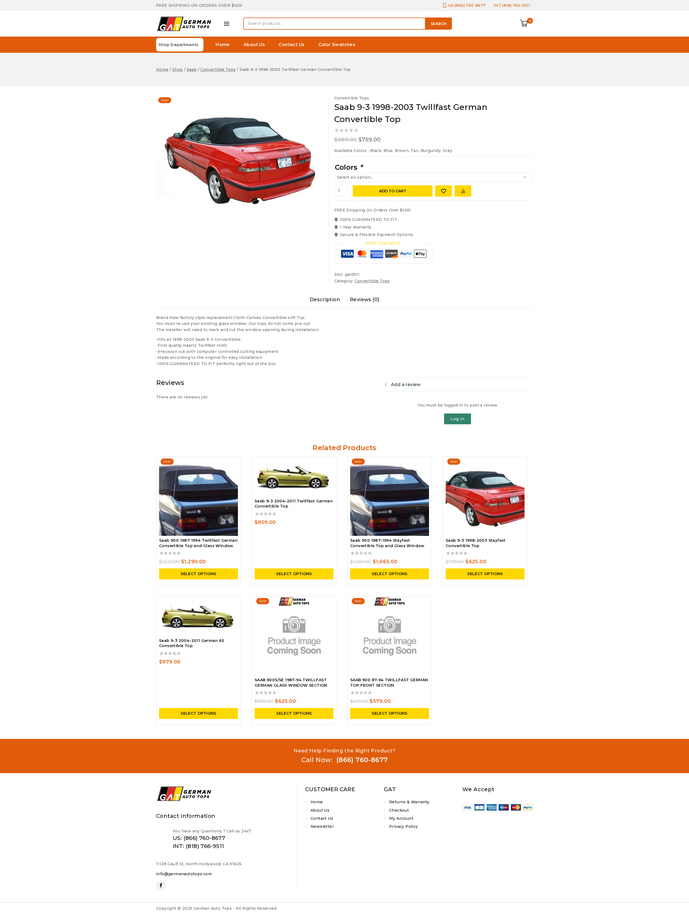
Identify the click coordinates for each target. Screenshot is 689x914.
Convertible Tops (351, 98)
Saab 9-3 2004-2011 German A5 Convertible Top (191, 643)
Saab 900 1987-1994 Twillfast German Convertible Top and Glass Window (198, 543)
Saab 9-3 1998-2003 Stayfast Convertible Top (476, 543)
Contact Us (291, 44)
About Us (254, 44)
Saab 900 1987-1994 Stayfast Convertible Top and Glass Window (387, 543)
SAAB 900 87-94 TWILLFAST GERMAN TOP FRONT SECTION (389, 682)
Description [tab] (325, 300)
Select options (198, 573)
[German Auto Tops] (184, 23)
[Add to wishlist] (443, 191)
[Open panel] (226, 23)
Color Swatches (337, 44)
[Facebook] (161, 885)
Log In (457, 418)
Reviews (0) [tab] (364, 300)
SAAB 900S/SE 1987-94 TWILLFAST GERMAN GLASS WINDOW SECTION (291, 682)
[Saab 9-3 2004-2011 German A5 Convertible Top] (198, 616)
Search (439, 23)
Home (223, 44)
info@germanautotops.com (184, 873)
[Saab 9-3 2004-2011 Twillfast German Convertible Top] (294, 476)
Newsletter (322, 826)
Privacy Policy (403, 826)
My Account (401, 818)
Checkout (399, 810)
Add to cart (392, 191)
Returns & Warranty (409, 802)
